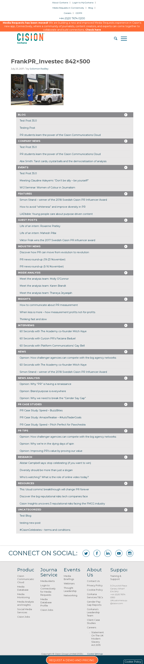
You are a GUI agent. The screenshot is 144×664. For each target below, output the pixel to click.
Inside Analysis (29, 272)
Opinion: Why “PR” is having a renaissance (45, 384)
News (22, 351)
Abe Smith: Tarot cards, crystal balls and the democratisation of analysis (63, 161)
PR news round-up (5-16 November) (42, 266)
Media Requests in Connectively (68, 7)
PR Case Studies (30, 404)
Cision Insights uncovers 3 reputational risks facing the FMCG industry (62, 503)
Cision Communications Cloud (25, 579)
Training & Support (115, 577)
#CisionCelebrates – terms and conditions (45, 529)
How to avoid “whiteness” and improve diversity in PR (53, 206)
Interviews (26, 325)
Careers (67, 13)
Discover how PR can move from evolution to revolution (54, 252)
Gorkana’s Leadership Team (93, 612)
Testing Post (27, 127)
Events (23, 167)
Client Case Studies (93, 621)
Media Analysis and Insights (25, 603)
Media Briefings (69, 577)
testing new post (30, 522)
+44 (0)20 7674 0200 (72, 18)
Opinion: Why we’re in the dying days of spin (47, 443)
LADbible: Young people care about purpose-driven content (56, 214)
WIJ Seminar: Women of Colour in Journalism (47, 187)
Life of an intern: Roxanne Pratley (40, 226)
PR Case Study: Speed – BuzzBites (41, 410)
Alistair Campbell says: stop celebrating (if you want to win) (55, 463)
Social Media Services (24, 611)
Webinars (69, 583)
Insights (24, 298)
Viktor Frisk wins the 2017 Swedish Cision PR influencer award (57, 240)
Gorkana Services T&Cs (95, 596)
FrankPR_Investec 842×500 (50, 61)
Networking (70, 595)
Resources (26, 483)
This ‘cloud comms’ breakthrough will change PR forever (54, 489)
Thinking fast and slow (33, 319)
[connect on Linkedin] (107, 553)
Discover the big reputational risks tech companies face (54, 496)
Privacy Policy (95, 585)
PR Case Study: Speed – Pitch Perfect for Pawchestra (53, 424)
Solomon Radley (39, 68)
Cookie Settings (95, 653)
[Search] (113, 39)
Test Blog (25, 515)
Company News (29, 141)
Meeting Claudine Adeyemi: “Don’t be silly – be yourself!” (54, 180)
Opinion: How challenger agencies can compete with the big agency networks (68, 357)
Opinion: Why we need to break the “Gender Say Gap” (53, 398)
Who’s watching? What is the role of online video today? (54, 477)
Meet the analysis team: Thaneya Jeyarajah (46, 293)
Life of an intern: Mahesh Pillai (38, 233)
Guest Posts (27, 220)
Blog (90, 7)
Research (25, 457)
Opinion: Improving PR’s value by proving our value (51, 450)
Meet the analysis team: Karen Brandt (43, 285)
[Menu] (122, 39)
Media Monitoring (23, 596)
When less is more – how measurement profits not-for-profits (57, 312)
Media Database (22, 588)
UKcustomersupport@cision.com (120, 602)
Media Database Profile (46, 602)
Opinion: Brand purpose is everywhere (43, 391)
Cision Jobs (23, 616)
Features (25, 193)
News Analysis (29, 378)
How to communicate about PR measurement (49, 305)
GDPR (79, 13)
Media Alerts (47, 581)
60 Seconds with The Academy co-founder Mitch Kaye (53, 331)
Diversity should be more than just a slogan (46, 470)
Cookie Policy (95, 589)
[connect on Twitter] (86, 553)
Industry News (29, 246)
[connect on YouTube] (118, 553)
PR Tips (23, 430)
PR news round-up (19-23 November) (42, 259)
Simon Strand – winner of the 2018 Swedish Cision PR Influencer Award (63, 199)
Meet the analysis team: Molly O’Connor (44, 278)
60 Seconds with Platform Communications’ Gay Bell (52, 345)
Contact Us (93, 581)
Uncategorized (29, 509)
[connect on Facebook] (97, 553)
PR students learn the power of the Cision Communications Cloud (60, 135)
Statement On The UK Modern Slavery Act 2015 (97, 638)
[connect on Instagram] (129, 553)
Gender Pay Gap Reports (94, 603)
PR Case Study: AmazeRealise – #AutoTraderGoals (50, 417)
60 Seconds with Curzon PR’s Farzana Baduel (48, 338)
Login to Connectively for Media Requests (47, 590)
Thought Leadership (70, 589)
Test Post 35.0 (28, 120)
